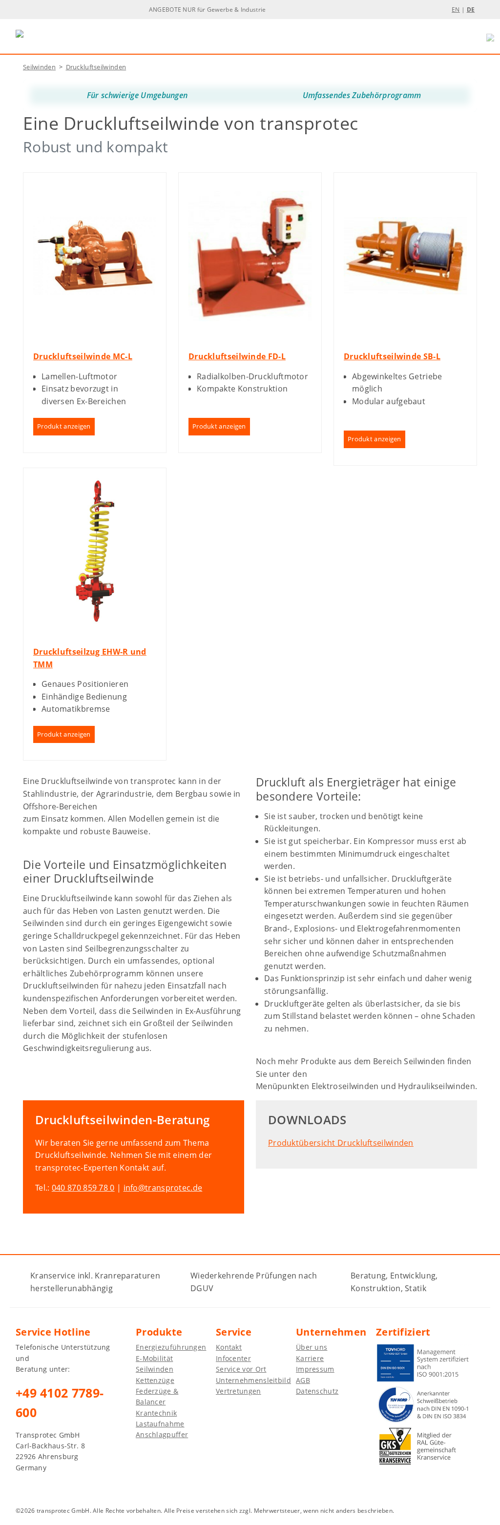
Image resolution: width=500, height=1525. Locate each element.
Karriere (310, 1358)
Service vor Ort (241, 1369)
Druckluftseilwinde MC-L (82, 356)
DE (471, 9)
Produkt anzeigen (64, 426)
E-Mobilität (154, 1358)
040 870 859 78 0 (83, 1187)
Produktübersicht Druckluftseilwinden (341, 1142)
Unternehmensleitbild (253, 1380)
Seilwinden (39, 66)
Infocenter (233, 1358)
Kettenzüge (155, 1380)
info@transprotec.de (163, 1187)
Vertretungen (238, 1391)
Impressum (315, 1369)
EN (456, 9)
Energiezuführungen (171, 1347)
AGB (303, 1380)
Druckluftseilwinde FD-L (237, 356)
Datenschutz (317, 1391)
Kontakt (229, 1347)
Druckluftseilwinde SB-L (392, 356)
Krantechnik (156, 1413)
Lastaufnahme (160, 1423)
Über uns (311, 1347)
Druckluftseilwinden (96, 66)
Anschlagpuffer (162, 1434)
